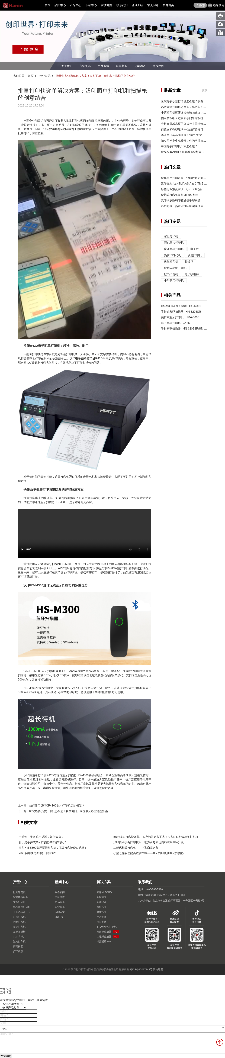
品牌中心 (60, 5)
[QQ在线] (220, 32)
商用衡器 (18, 946)
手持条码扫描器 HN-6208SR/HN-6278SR (187, 328)
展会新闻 (121, 65)
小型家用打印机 (174, 280)
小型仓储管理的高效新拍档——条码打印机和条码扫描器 (148, 853)
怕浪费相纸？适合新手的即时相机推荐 (185, 118)
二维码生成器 (107, 936)
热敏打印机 (171, 261)
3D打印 (59, 916)
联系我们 (122, 5)
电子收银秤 (192, 274)
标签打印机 (19, 921)
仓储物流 (102, 902)
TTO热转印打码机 (107, 926)
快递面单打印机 (174, 248)
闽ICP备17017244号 (141, 969)
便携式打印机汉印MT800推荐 (179, 194)
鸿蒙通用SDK (104, 941)
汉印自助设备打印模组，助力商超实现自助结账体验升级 (148, 842)
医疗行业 (102, 907)
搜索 (202, 5)
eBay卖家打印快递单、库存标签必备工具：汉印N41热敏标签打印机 (155, 836)
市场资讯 (85, 65)
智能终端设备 (20, 897)
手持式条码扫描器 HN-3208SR (181, 311)
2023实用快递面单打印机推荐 (37, 853)
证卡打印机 (19, 916)
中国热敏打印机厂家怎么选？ (179, 146)
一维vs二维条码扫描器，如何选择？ (41, 836)
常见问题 (153, 5)
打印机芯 (18, 951)
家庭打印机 (171, 236)
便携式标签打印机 (175, 267)
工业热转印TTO (22, 912)
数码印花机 (171, 274)
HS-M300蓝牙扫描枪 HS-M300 (181, 306)
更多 (204, 90)
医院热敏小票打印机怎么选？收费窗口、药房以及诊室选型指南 (68, 811)
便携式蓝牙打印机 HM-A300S (180, 317)
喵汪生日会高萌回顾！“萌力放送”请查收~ (186, 135)
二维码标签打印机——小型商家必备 (135, 847)
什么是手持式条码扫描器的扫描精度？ (43, 842)
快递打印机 (195, 255)
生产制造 (102, 916)
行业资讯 (44, 75)
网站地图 (158, 969)
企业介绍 (137, 5)
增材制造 (102, 921)
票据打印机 (19, 926)
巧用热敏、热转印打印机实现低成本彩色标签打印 (192, 206)
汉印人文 (60, 912)
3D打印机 (18, 936)
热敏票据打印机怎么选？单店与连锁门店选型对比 (192, 106)
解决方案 (106, 5)
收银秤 (189, 261)
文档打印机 (19, 902)
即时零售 (102, 897)
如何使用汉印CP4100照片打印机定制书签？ (57, 805)
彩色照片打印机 (174, 242)
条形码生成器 (107, 931)
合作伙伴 (158, 65)
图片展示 (103, 65)
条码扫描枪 (19, 931)
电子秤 (194, 248)
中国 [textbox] (4, 1028)
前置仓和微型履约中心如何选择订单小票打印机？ (192, 129)
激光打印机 (19, 941)
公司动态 (140, 65)
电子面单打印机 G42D (175, 322)
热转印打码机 (172, 255)
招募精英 (168, 5)
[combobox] (112, 1028)
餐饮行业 (102, 912)
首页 (47, 5)
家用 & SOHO (104, 892)
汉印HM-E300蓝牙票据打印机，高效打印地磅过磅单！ (53, 847)
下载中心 (91, 5)
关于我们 (66, 65)
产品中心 (75, 5)
